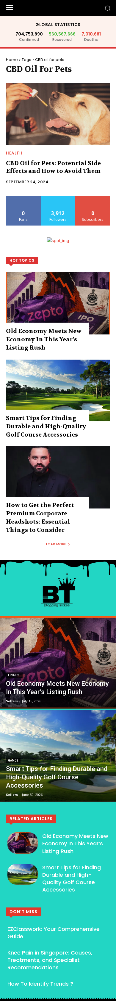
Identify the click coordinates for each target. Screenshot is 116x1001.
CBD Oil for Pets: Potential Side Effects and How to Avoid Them (53, 167)
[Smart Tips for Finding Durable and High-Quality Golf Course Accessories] (58, 390)
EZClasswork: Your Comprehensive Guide (53, 932)
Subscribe (93, 198)
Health (14, 153)
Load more (56, 544)
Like (23, 198)
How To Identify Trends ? (40, 983)
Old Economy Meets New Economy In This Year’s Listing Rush (43, 339)
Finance (14, 675)
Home (12, 59)
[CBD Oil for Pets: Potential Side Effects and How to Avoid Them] (58, 114)
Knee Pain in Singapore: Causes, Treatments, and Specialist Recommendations (49, 960)
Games (13, 760)
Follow (58, 198)
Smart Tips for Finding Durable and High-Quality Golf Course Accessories (46, 426)
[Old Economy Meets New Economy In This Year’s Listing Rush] (58, 303)
